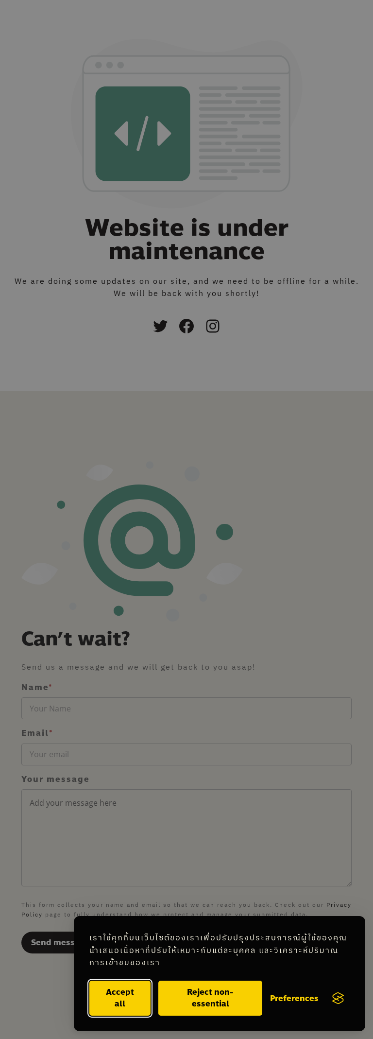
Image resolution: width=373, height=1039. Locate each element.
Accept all (120, 998)
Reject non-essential (210, 998)
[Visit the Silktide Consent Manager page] (338, 998)
